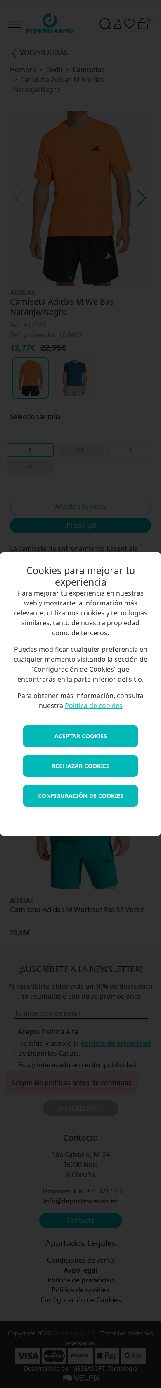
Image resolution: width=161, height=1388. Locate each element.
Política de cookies (94, 705)
